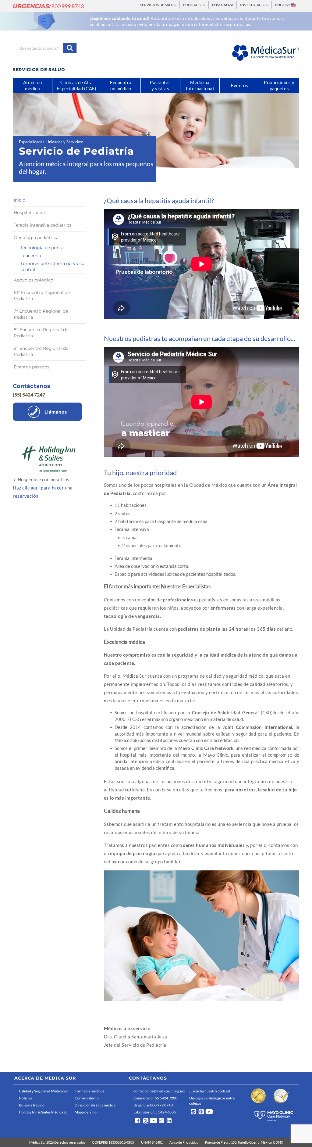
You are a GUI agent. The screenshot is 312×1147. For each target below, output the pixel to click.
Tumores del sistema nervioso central (52, 266)
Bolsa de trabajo (31, 1105)
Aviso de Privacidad (183, 1142)
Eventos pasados (31, 367)
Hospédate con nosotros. (43, 488)
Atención (32, 85)
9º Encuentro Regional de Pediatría (41, 351)
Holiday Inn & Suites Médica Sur (44, 1112)
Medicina (200, 85)
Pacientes (160, 85)
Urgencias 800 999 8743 (153, 1105)
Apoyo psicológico (33, 280)
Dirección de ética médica (95, 1105)
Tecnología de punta (42, 247)
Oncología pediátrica (36, 237)
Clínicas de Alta (76, 85)
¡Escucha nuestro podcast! (210, 1091)
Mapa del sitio (86, 1112)
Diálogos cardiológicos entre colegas (212, 1101)
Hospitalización (30, 212)
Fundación (194, 4)
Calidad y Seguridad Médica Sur (44, 1091)
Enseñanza (222, 4)
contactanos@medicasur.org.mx (159, 1091)
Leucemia (30, 255)
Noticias (25, 1098)
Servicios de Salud (158, 4)
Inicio (19, 200)
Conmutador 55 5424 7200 (155, 1098)
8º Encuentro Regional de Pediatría (41, 333)
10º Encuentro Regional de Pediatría (42, 295)
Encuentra (121, 85)
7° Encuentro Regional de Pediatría (41, 314)
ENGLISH (283, 4)
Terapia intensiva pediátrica (43, 225)
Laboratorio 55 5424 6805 (154, 1112)
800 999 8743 (48, 6)
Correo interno (87, 1098)
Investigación (254, 4)
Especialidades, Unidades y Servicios (50, 141)
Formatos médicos (89, 1091)
